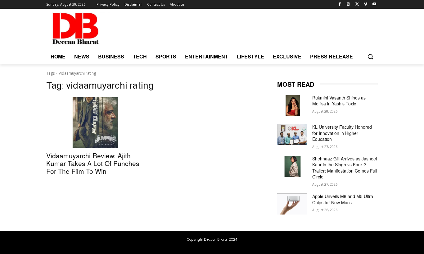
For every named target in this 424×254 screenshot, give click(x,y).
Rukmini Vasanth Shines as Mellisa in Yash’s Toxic (339, 101)
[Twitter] (357, 4)
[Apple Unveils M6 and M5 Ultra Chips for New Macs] (292, 204)
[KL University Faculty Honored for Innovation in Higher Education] (292, 134)
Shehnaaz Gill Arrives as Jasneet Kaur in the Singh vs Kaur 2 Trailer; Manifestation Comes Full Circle (344, 167)
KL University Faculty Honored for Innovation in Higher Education (342, 133)
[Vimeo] (365, 4)
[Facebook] (339, 4)
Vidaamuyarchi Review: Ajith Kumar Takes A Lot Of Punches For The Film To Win (92, 163)
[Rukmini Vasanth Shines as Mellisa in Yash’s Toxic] (292, 105)
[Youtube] (374, 4)
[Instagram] (348, 4)
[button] (370, 56)
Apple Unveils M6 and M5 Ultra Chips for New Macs (342, 199)
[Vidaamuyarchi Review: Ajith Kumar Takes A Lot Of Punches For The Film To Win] (96, 122)
